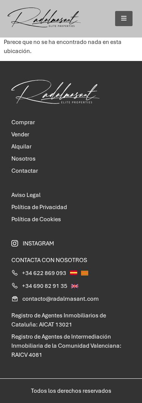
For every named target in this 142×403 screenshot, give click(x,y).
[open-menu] (124, 18)
